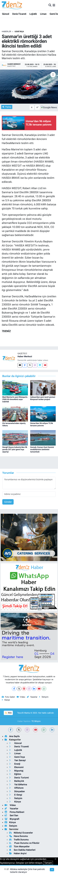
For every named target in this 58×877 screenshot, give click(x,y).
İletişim (45, 697)
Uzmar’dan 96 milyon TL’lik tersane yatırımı (41, 424)
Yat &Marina (20, 784)
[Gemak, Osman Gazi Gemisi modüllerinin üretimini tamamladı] (43, 437)
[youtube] (35, 729)
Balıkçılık (19, 781)
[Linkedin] (40, 365)
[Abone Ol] (49, 107)
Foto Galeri (10, 697)
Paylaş (8, 107)
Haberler (6, 31)
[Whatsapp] (44, 688)
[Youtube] (45, 365)
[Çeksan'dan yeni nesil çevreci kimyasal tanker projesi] (43, 387)
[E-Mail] (20, 365)
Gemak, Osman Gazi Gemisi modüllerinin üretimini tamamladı (42, 449)
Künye (7, 700)
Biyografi (14, 819)
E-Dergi (18, 794)
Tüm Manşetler (22, 846)
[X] (19, 688)
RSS (9, 713)
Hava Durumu (21, 836)
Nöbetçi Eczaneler (23, 832)
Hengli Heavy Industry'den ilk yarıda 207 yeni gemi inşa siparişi (14, 449)
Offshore (18, 787)
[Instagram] (35, 365)
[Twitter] (30, 365)
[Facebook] (25, 365)
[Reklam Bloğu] (29, 537)
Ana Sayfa (14, 736)
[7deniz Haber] (12, 5)
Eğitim (17, 774)
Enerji (17, 763)
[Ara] (50, 5)
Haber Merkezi (25, 356)
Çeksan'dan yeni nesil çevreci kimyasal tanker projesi (42, 398)
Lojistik (33, 13)
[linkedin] (52, 729)
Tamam (48, 862)
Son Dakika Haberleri (24, 849)
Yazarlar (33, 697)
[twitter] (18, 729)
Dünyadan (19, 791)
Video (22, 697)
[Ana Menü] (54, 5)
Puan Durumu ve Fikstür (26, 843)
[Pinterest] (24, 688)
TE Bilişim (36, 721)
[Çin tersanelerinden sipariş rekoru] (15, 413)
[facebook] (10, 729)
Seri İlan (13, 815)
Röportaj (18, 770)
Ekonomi (19, 767)
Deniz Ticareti (19, 13)
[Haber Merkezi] (8, 358)
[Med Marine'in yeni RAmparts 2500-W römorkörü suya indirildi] (15, 387)
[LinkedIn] (34, 688)
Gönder (8, 502)
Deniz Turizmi (21, 777)
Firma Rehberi (16, 812)
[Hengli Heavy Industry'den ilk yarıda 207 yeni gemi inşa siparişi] (15, 437)
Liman (43, 13)
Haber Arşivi (20, 853)
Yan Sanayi (20, 760)
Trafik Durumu (21, 839)
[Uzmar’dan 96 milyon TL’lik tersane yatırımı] (43, 413)
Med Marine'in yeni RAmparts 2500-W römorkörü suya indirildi (14, 399)
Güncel (5, 13)
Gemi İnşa (19, 31)
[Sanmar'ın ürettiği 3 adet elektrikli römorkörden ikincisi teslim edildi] (29, 87)
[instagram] (27, 729)
